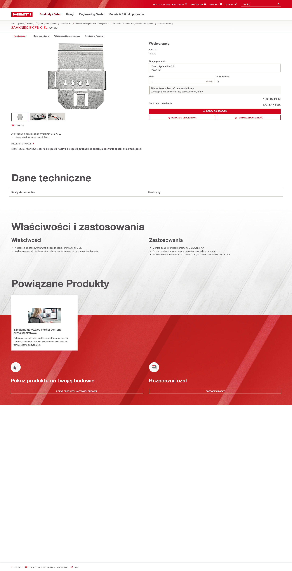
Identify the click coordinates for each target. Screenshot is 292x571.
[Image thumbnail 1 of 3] (19, 117)
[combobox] (261, 4)
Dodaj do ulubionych (183, 117)
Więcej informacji (21, 143)
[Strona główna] (22, 14)
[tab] (19, 36)
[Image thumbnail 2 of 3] (38, 117)
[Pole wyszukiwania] (278, 4)
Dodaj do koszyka (216, 111)
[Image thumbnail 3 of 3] (56, 117)
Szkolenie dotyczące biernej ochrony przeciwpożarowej (37, 331)
